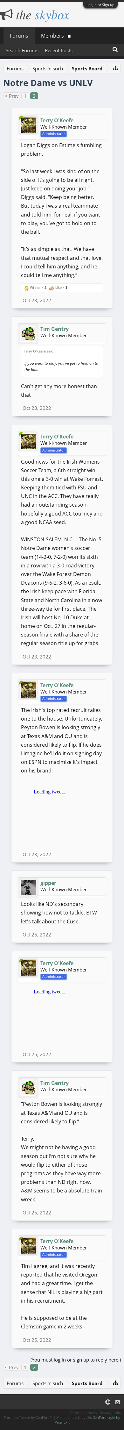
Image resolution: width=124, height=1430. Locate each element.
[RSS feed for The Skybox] (117, 1402)
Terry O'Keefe (56, 120)
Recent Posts (58, 50)
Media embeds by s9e (74, 1417)
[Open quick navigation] (115, 68)
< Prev (12, 96)
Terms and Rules (83, 1412)
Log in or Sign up (100, 4)
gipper (48, 883)
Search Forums (22, 50)
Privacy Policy (111, 1412)
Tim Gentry (54, 329)
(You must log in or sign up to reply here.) (76, 1359)
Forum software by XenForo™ (28, 1417)
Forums (19, 35)
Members (52, 35)
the (41, 14)
